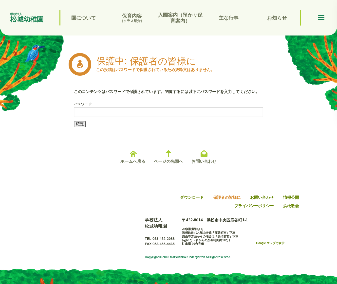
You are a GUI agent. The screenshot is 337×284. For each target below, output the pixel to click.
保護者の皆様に (227, 197)
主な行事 (229, 17)
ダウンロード (192, 197)
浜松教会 (291, 206)
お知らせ (277, 17)
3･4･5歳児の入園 (180, 35)
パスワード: (83, 104)
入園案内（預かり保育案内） (180, 17)
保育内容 (132, 18)
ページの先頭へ (168, 161)
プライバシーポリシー (254, 206)
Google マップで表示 (270, 243)
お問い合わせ (204, 161)
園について (83, 17)
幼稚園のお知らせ (277, 35)
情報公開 (83, 35)
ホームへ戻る (133, 161)
